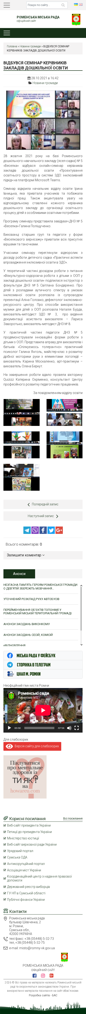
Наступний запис (41, 516)
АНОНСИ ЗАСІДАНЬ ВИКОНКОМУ (26, 624)
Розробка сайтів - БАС (43, 995)
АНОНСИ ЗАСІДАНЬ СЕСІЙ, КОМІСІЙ (28, 635)
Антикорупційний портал (26, 864)
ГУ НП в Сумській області (26, 893)
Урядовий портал (20, 851)
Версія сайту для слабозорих (36, 746)
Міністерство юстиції (23, 838)
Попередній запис (45, 504)
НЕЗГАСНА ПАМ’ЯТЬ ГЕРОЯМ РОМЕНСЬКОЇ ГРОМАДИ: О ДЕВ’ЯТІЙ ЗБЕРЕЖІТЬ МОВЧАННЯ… (40, 586)
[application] (43, 710)
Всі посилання (73, 818)
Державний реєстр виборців (28, 887)
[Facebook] (43, 533)
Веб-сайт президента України (29, 825)
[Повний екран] (76, 728)
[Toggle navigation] (7, 5)
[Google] (59, 533)
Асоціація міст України (24, 870)
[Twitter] (51, 533)
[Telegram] (27, 533)
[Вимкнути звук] (69, 728)
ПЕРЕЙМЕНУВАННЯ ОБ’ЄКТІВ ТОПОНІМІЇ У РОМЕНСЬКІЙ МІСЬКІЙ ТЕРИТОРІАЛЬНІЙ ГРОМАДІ (37, 611)
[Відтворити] (9, 728)
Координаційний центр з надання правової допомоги (39, 878)
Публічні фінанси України (26, 899)
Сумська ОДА (17, 857)
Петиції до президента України (29, 832)
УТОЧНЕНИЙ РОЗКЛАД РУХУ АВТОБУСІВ (31, 599)
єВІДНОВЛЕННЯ (14, 645)
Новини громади (30, 46)
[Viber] (35, 533)
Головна (12, 46)
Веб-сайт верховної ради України (32, 844)
